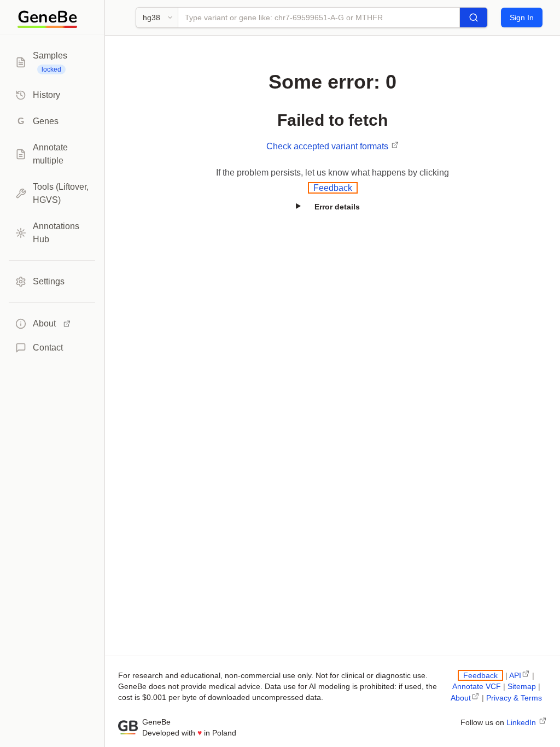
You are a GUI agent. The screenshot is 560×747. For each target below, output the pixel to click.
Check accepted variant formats (328, 146)
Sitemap (522, 686)
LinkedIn (522, 722)
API (515, 675)
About (461, 697)
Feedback (332, 187)
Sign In (522, 17)
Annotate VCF (476, 686)
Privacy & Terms (514, 697)
